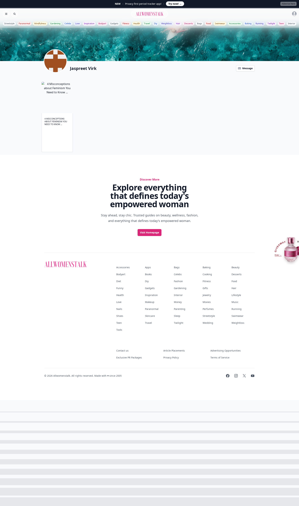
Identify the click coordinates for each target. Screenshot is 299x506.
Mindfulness (40, 23)
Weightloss (166, 23)
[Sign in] (294, 14)
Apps (148, 267)
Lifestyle (236, 295)
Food (208, 23)
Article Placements (174, 350)
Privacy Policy (171, 357)
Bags (199, 23)
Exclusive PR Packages (129, 357)
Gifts (205, 288)
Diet (118, 281)
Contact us (122, 350)
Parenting (179, 309)
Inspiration (89, 23)
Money (178, 302)
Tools (119, 329)
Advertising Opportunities (225, 350)
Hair (178, 23)
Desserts (188, 23)
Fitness (126, 23)
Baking (248, 23)
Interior (291, 23)
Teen (281, 23)
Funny (119, 288)
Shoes (119, 316)
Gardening (55, 23)
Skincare (150, 316)
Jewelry (207, 295)
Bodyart (102, 23)
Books (148, 274)
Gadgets (114, 23)
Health (136, 23)
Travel (147, 23)
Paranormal (24, 23)
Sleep (177, 316)
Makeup (149, 302)
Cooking (207, 274)
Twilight (271, 23)
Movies (207, 302)
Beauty (235, 267)
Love (77, 23)
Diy (155, 23)
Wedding (208, 322)
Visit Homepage (149, 232)
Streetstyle (9, 23)
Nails (119, 309)
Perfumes (208, 309)
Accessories (235, 23)
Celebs (68, 23)
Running (259, 23)
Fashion (178, 281)
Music (235, 302)
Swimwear (220, 23)
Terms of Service (219, 357)
